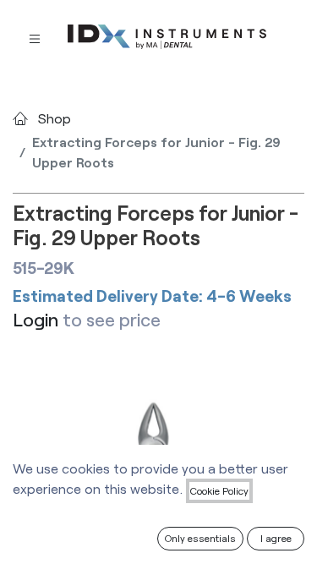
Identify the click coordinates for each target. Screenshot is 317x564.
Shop (54, 118)
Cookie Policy (219, 490)
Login (35, 319)
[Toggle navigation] (34, 37)
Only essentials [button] (200, 538)
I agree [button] (276, 538)
